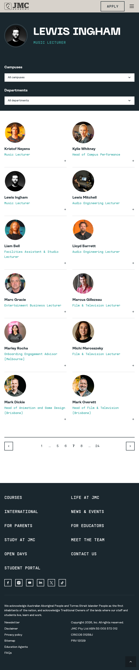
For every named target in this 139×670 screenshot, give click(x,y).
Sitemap (9, 640)
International (21, 511)
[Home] (16, 6)
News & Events (87, 511)
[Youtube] (29, 582)
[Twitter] (51, 582)
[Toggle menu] (132, 6)
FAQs (8, 653)
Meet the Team (87, 539)
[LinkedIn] (40, 582)
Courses (13, 497)
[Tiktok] (62, 582)
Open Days (15, 553)
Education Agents (16, 647)
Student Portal (22, 567)
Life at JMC (85, 497)
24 (97, 446)
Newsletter (12, 622)
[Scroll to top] (130, 661)
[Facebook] (8, 582)
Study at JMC (19, 539)
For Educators (87, 525)
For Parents (18, 525)
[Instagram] (18, 582)
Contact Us (84, 553)
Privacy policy (13, 635)
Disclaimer (11, 628)
